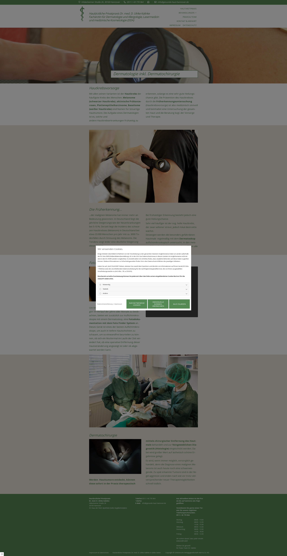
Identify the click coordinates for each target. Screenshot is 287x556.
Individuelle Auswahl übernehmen (158, 304)
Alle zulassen (179, 304)
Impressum (118, 304)
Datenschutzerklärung (104, 304)
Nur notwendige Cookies (137, 304)
